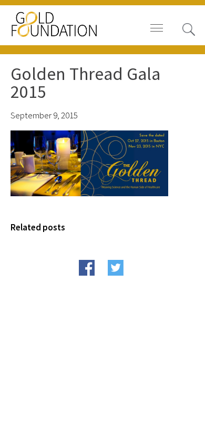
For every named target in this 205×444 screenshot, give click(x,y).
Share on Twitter (136, 283)
